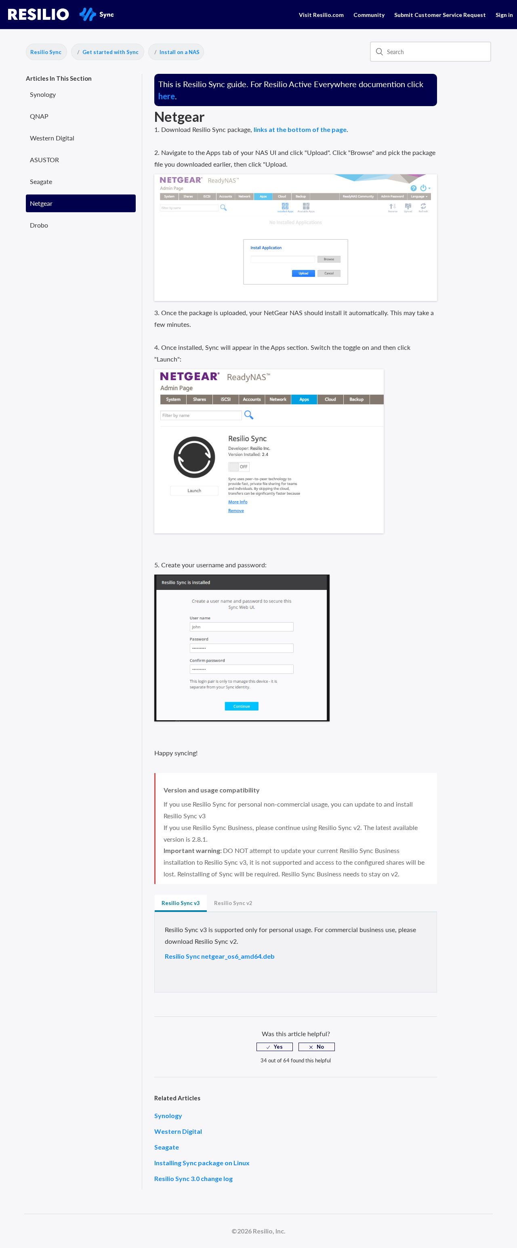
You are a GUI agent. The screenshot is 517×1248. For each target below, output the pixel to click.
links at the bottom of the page (300, 129)
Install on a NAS (180, 52)
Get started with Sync (110, 52)
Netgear (41, 203)
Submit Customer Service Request (440, 14)
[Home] (73, 19)
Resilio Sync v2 (233, 903)
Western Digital (52, 137)
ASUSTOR (44, 159)
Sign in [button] (504, 14)
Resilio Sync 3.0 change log (193, 1178)
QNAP (39, 116)
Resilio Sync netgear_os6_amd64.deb (220, 956)
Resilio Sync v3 (181, 903)
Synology (43, 94)
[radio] (274, 1047)
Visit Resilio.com (321, 14)
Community (369, 14)
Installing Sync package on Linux (202, 1162)
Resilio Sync (45, 52)
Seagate (41, 181)
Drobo (39, 225)
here (166, 96)
